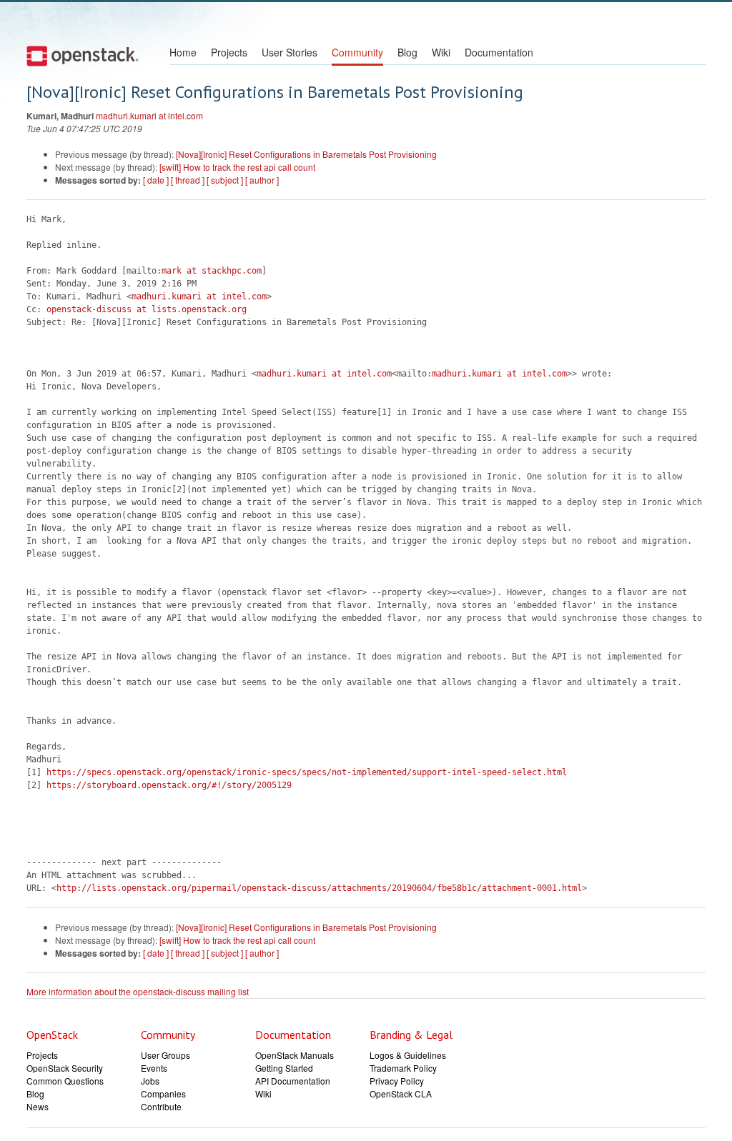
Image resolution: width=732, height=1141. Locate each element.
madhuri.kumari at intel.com (149, 115)
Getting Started (284, 1068)
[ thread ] (187, 180)
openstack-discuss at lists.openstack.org (146, 309)
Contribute (161, 1106)
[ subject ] (225, 180)
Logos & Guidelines (408, 1055)
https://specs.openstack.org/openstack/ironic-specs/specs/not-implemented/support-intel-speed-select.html (306, 772)
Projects (229, 52)
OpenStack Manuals (294, 1055)
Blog (407, 52)
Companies (163, 1093)
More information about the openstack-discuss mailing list (137, 991)
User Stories (289, 52)
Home (183, 52)
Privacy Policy (397, 1081)
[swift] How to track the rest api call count (237, 167)
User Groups (165, 1055)
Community (357, 52)
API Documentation (292, 1081)
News (37, 1106)
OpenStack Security (64, 1068)
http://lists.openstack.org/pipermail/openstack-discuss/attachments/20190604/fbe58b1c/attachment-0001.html (319, 888)
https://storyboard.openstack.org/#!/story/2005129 (169, 785)
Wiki (441, 52)
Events (154, 1068)
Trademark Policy (403, 1068)
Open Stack (82, 55)
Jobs (150, 1081)
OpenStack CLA (401, 1093)
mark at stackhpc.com (212, 271)
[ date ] (156, 180)
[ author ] (262, 180)
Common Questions (65, 1081)
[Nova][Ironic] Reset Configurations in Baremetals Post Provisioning (306, 154)
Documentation (499, 52)
